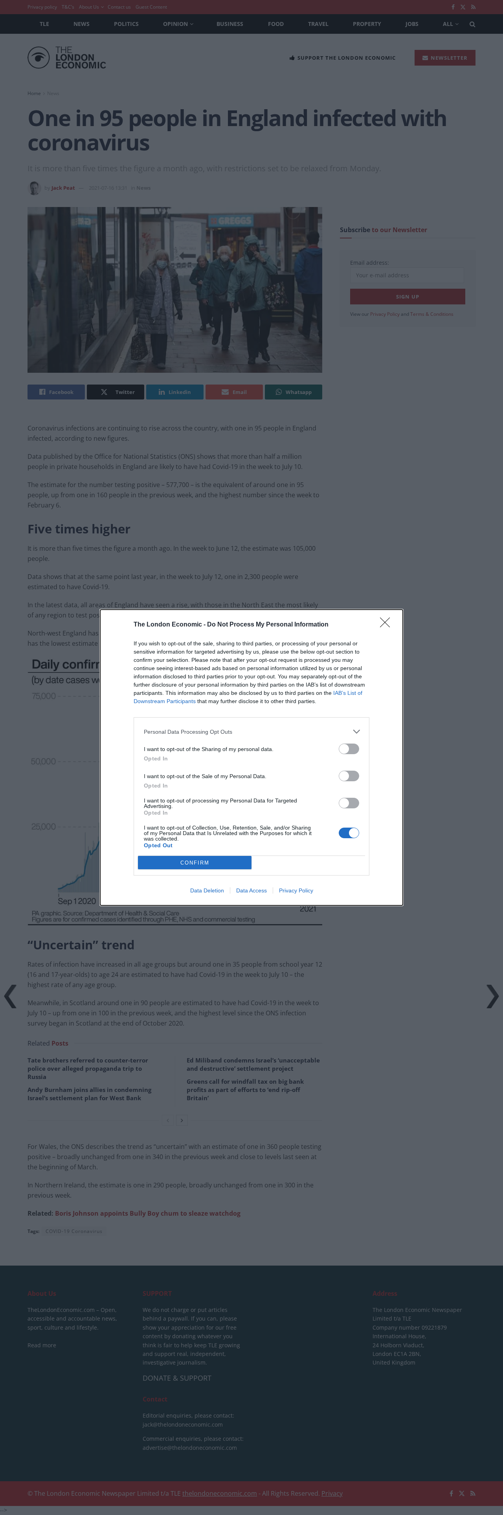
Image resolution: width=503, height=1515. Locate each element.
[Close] (387, 624)
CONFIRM (194, 863)
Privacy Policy (296, 890)
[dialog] (251, 757)
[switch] (349, 749)
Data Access (251, 890)
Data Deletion (207, 890)
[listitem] (251, 731)
